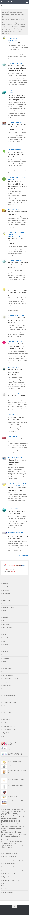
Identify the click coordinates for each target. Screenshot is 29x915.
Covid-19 (21, 817)
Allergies (20, 809)
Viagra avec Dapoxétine (16, 439)
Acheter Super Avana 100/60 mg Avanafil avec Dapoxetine (16, 154)
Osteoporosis (17, 839)
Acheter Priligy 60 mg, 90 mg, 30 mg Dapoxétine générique (16, 320)
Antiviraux (5, 597)
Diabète (4, 648)
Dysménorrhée (7, 823)
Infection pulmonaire (7, 834)
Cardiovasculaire (6, 614)
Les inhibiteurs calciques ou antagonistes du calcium (15, 888)
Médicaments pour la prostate (10, 702)
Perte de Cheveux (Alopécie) (11, 841)
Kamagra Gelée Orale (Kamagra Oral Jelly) (13, 870)
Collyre (4, 634)
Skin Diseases (4, 843)
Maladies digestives (20, 838)
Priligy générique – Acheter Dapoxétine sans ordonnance (17, 462)
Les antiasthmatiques (8, 675)
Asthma (4, 603)
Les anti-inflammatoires (8, 671)
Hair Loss (14, 824)
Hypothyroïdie (4, 830)
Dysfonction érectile (11, 821)
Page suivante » (23, 555)
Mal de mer (5, 688)
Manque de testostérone (7, 839)
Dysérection (18, 63)
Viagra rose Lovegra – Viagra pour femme (12, 877)
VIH (3, 736)
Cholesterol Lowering (6, 817)
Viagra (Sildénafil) (13, 414)
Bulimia (19, 815)
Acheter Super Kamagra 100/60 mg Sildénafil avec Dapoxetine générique (17, 97)
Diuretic (19, 819)
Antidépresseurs (6, 593)
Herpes (18, 824)
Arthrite (21, 811)
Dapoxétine (21, 37)
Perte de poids (6, 705)
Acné (2, 809)
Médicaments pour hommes (15, 457)
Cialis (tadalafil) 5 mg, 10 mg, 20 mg (18, 761)
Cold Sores (15, 816)
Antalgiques (5, 583)
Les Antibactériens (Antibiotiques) (10, 678)
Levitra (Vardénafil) (13, 209)
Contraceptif (5, 637)
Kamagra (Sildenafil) (13, 508)
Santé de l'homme (12, 38)
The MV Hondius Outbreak (16, 791)
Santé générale (6, 719)
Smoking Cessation (13, 843)
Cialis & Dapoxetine (14, 43)
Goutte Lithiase (8, 825)
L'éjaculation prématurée (10, 836)
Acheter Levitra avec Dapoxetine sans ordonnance (15, 372)
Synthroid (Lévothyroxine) (9, 726)
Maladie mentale (6, 692)
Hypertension (3, 828)
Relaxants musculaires (8, 709)
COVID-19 (5, 641)
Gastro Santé (6, 658)
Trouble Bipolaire (6, 845)
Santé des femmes (7, 716)
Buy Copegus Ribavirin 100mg (17, 779)
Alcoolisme (7, 809)
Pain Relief (23, 839)
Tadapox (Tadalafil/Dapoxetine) (16, 485)
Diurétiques (5, 651)
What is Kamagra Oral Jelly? (16, 796)
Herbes (4, 661)
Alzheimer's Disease (6, 811)
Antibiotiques (6, 590)
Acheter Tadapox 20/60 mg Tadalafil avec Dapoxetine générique (17, 292)
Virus (3, 847)
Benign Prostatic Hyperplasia (8, 815)
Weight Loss (9, 847)
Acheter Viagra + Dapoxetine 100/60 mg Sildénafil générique (18, 265)
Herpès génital (5, 826)
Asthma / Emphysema (9, 813)
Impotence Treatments (11, 832)
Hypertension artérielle (14, 828)
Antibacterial (5, 587)
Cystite (4, 819)
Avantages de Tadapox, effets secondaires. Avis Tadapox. (16, 241)
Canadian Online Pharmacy (9, 607)
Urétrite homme (19, 845)
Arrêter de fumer (6, 600)
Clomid (4, 631)
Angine (15, 811)
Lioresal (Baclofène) (7, 685)
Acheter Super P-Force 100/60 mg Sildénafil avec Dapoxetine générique (17, 68)
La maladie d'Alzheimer (7, 838)
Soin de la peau (6, 722)
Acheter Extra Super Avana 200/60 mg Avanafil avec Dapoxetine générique (17, 346)
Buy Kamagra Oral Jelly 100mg (17, 800)
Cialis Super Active (7, 627)
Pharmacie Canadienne (8, 2)
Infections (17, 834)
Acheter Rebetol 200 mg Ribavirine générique (13, 860)
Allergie (4, 580)
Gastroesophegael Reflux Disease (20, 823)
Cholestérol (5, 617)
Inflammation (23, 834)
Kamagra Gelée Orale (8, 892)
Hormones (5, 665)
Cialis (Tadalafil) (12, 37)
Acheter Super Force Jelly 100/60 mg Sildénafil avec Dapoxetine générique (17, 127)
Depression (12, 819)
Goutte (2, 825)
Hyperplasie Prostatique (17, 826)
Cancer (4, 610)
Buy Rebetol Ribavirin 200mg (16, 785)
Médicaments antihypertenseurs (10, 695)
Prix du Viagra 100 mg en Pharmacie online (13, 880)
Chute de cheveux (7, 620)
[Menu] (27, 2)
